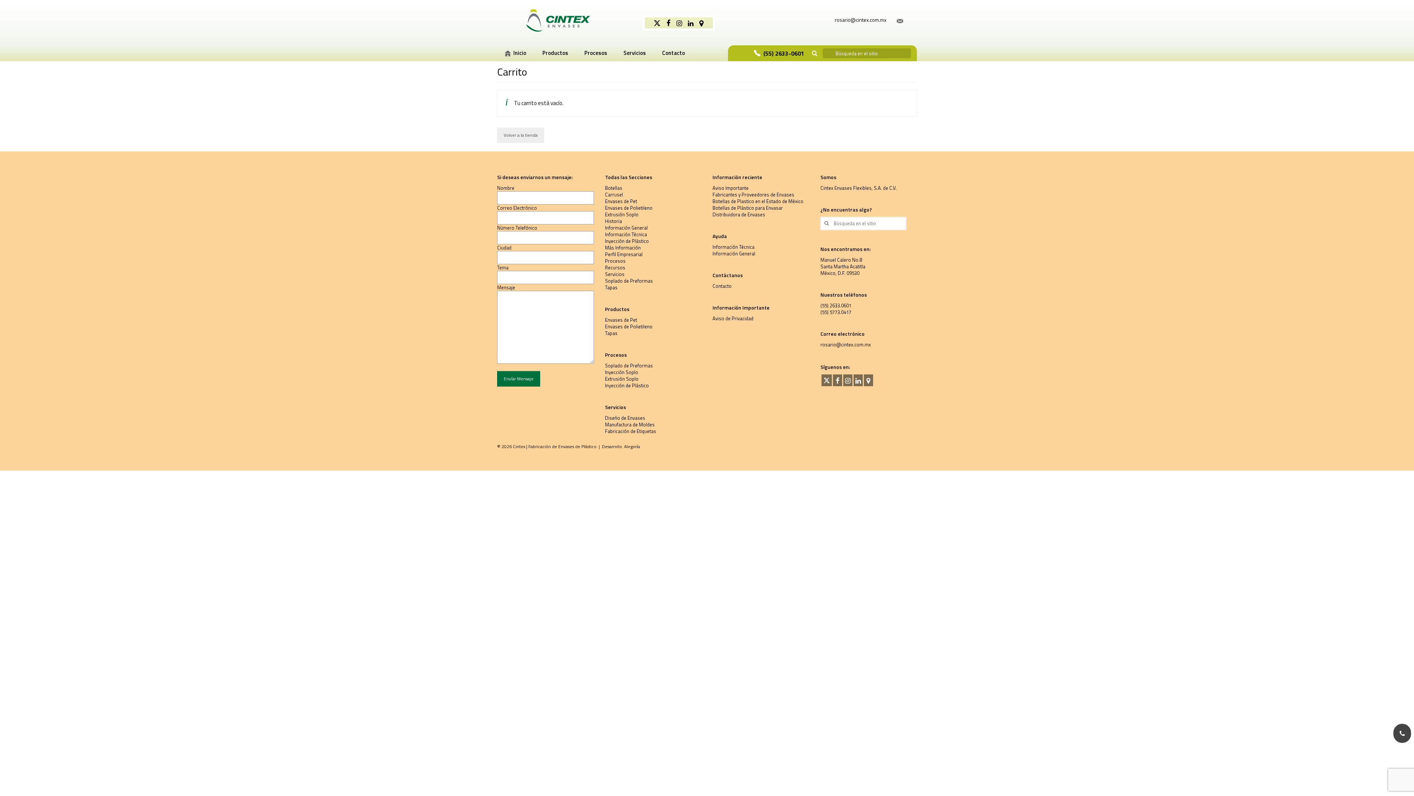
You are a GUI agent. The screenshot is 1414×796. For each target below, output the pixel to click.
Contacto (722, 286)
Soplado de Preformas (629, 280)
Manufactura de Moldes (630, 424)
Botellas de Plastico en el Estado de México (758, 201)
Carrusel (614, 194)
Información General (626, 227)
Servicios (615, 274)
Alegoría (632, 446)
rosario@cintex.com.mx (845, 344)
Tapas (611, 287)
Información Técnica (626, 234)
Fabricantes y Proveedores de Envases (753, 194)
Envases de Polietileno (629, 208)
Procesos (615, 261)
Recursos (615, 267)
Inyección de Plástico (627, 241)
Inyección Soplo (621, 372)
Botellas (613, 188)
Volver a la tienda (521, 135)
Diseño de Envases (625, 418)
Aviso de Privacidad (733, 318)
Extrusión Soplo (622, 214)
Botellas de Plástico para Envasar (748, 208)
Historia (613, 221)
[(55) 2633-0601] (1402, 733)
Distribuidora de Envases (739, 214)
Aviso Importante (731, 188)
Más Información (623, 247)
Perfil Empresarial (624, 254)
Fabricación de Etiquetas (630, 431)
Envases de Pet (621, 201)
